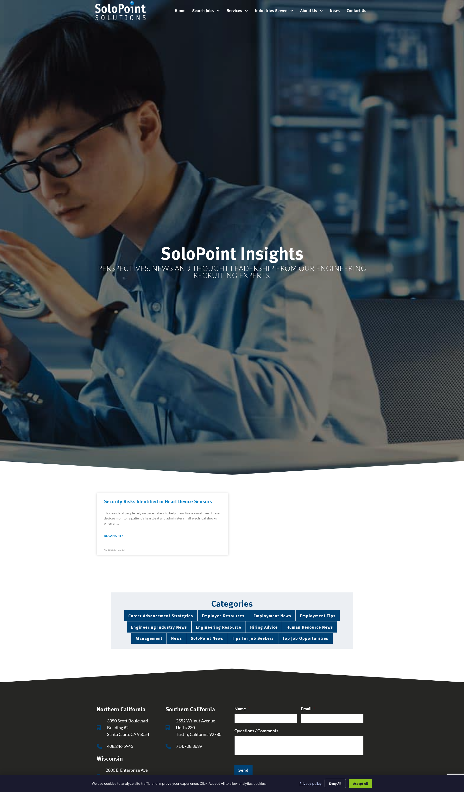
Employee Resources (223, 615)
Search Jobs (207, 11)
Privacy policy (310, 783)
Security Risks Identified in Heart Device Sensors (158, 501)
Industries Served (276, 11)
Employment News (272, 615)
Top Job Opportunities (305, 638)
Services (239, 11)
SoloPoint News (207, 638)
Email (308, 708)
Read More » (113, 535)
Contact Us (358, 11)
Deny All (335, 783)
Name (242, 708)
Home (182, 11)
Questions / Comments (256, 730)
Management (149, 638)
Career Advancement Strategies (160, 615)
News (336, 11)
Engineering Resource (218, 627)
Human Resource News (309, 627)
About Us (313, 11)
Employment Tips (318, 615)
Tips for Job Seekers (253, 638)
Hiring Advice (264, 627)
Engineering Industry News (159, 627)
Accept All (360, 783)
